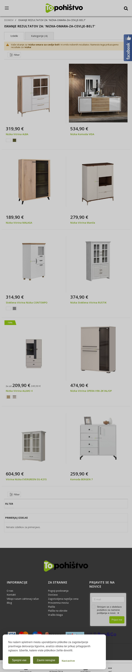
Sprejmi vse (19, 660)
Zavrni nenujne (46, 660)
